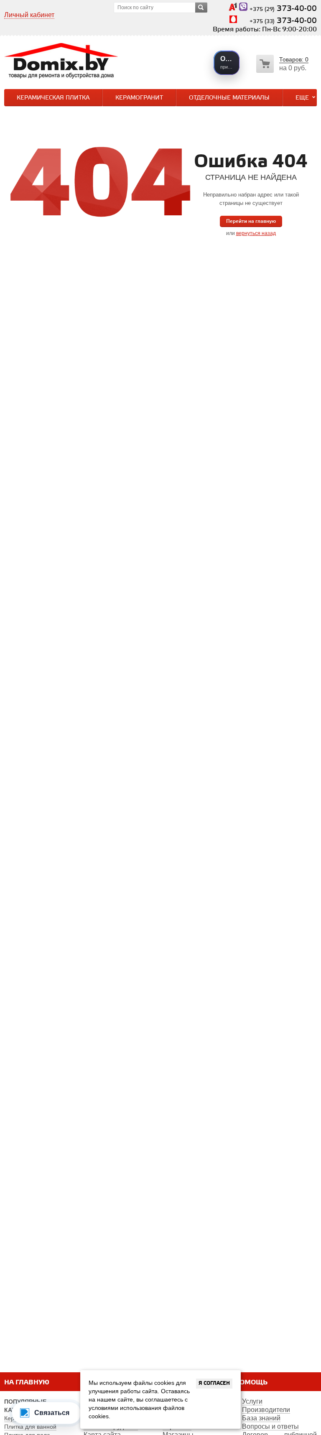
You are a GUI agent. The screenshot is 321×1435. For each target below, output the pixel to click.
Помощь (251, 1382)
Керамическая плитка (53, 98)
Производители (266, 1409)
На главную (26, 1382)
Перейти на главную (251, 221)
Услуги (252, 1401)
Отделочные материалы (229, 98)
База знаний (261, 1418)
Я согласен (214, 1383)
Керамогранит (139, 98)
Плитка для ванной (30, 1426)
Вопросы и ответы (270, 1426)
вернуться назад (256, 233)
